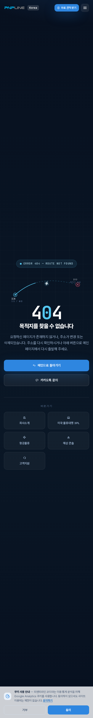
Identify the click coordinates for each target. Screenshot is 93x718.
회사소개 (24, 423)
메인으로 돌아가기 (49, 365)
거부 (24, 710)
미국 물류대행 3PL (69, 423)
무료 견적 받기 (68, 7)
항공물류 (24, 443)
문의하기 (48, 700)
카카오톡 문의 (49, 380)
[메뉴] (85, 8)
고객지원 (24, 463)
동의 (68, 710)
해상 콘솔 (68, 443)
